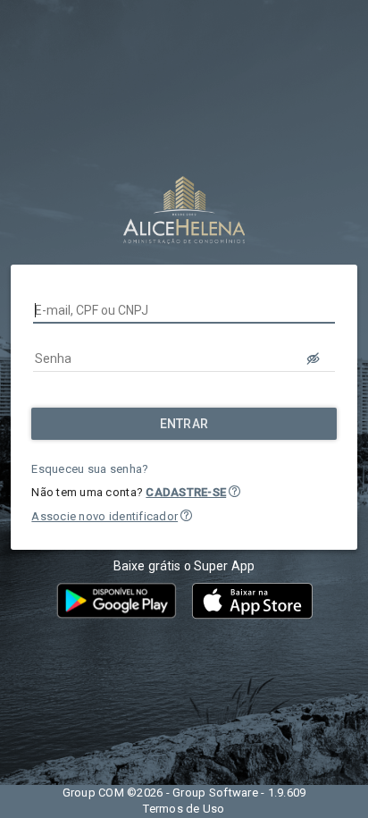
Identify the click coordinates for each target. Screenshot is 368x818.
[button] (234, 491)
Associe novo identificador (104, 516)
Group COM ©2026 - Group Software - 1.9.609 (184, 792)
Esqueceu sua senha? (89, 469)
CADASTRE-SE (186, 492)
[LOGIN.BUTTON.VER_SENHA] (313, 358)
